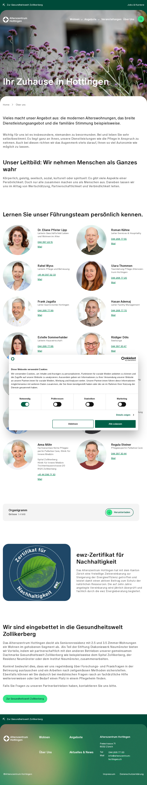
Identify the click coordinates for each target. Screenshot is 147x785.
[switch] (57, 404)
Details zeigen (123, 415)
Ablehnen (73, 424)
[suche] (141, 19)
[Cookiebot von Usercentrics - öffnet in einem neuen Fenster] (123, 359)
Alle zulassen (115, 424)
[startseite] (19, 19)
